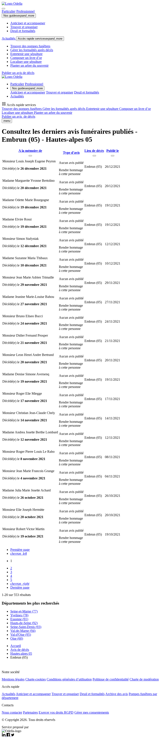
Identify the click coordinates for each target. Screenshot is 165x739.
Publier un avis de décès (18, 73)
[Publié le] (112, 155)
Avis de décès (19, 649)
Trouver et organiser (24, 27)
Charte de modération (144, 679)
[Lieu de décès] (94, 155)
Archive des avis (116, 694)
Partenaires (30, 712)
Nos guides (18, 15)
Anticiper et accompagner (27, 23)
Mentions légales (13, 679)
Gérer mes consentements (91, 712)
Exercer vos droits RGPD (56, 712)
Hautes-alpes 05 (21, 653)
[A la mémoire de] (30, 155)
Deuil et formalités (22, 31)
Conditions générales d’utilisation (69, 679)
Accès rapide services (40, 38)
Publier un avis (18, 116)
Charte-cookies (35, 679)
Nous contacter (12, 712)
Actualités (9, 38)
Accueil (15, 646)
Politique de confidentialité (111, 679)
